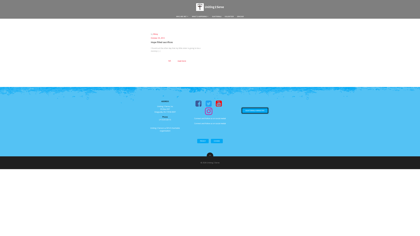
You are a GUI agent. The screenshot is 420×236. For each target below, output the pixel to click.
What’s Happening (199, 16)
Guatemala (216, 16)
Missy (155, 34)
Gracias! (240, 16)
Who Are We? (181, 16)
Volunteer (229, 16)
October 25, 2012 (158, 38)
